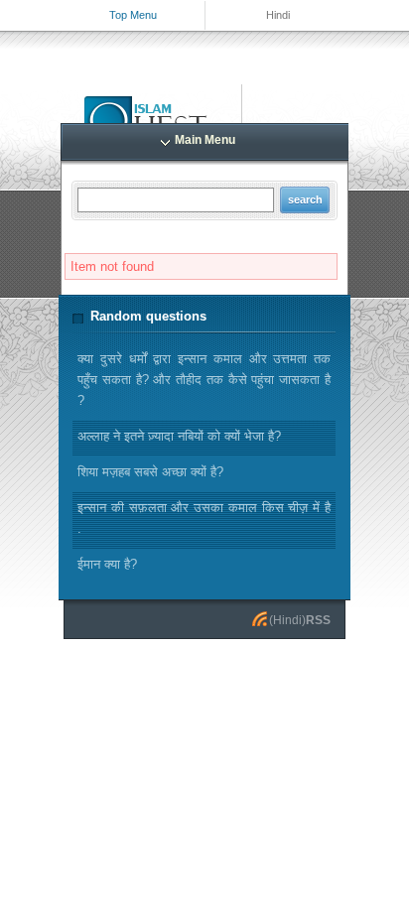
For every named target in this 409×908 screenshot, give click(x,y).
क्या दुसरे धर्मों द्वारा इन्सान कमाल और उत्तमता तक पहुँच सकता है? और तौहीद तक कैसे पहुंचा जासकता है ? (204, 379)
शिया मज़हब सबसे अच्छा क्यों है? (150, 471)
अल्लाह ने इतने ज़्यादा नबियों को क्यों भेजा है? (179, 436)
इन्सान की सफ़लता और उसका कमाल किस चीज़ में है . (204, 518)
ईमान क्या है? (107, 564)
